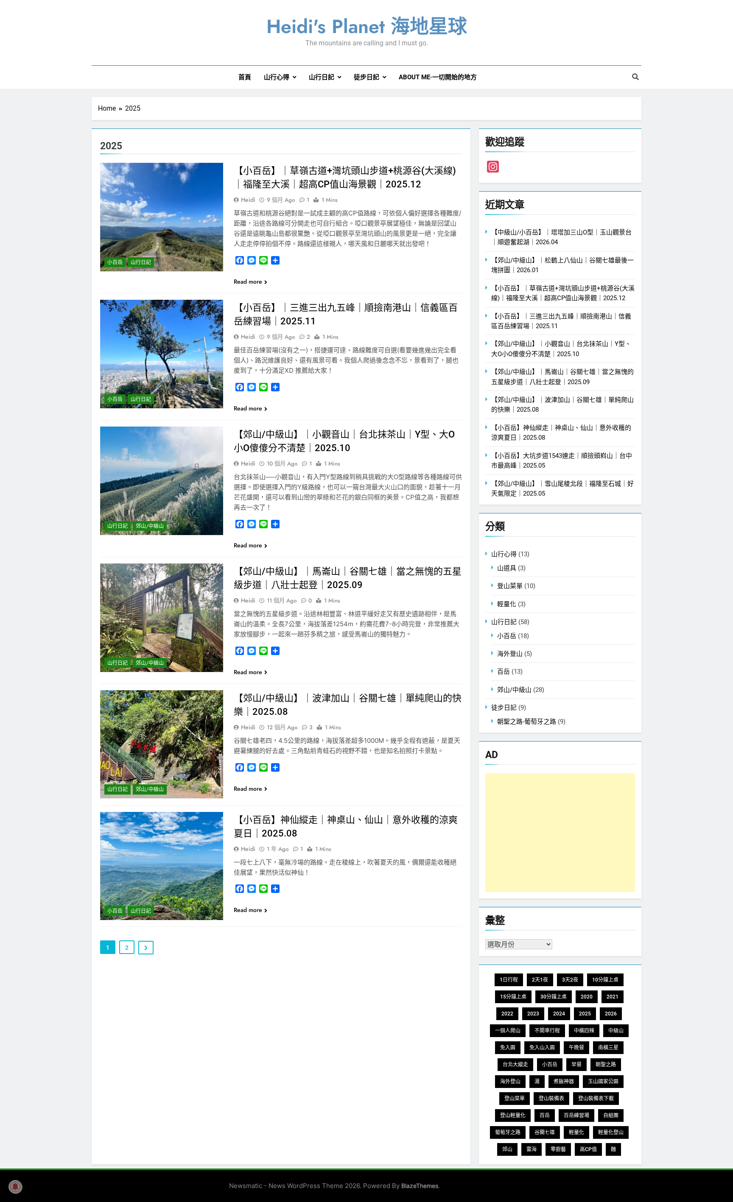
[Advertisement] (560, 832)
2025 (585, 1014)
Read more (248, 281)
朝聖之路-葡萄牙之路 (526, 721)
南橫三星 (608, 1048)
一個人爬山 (507, 1031)
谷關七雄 (544, 1132)
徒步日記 (366, 77)
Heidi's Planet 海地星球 (366, 26)
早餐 (576, 1065)
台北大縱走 (515, 1065)
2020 (587, 997)
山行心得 (276, 77)
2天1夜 (540, 980)
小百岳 (115, 262)
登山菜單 (510, 586)
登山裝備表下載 (596, 1099)
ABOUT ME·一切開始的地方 (438, 77)
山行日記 (321, 77)
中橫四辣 (584, 1031)
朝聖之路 (606, 1065)
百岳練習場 (576, 1115)
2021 (612, 997)
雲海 (531, 1149)
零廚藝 (558, 1149)
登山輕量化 (513, 1115)
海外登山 (510, 654)
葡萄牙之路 (507, 1132)
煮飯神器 (564, 1082)
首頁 (244, 77)
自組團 (610, 1115)
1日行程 (509, 980)
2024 (559, 1014)
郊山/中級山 (150, 526)
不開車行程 (547, 1031)
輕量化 (506, 604)
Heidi (248, 199)
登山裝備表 (551, 1099)
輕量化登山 (611, 1132)
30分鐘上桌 (553, 997)
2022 (507, 1014)
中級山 (616, 1031)
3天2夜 (570, 980)
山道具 (506, 568)
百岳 (503, 671)
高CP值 (588, 1149)
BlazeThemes (419, 1185)
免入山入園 (542, 1048)
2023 (533, 1014)
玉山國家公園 (603, 1082)
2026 (611, 1014)
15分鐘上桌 (513, 997)
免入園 (507, 1048)
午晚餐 (576, 1048)
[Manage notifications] (15, 1187)
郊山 (507, 1149)
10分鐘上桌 (605, 980)
